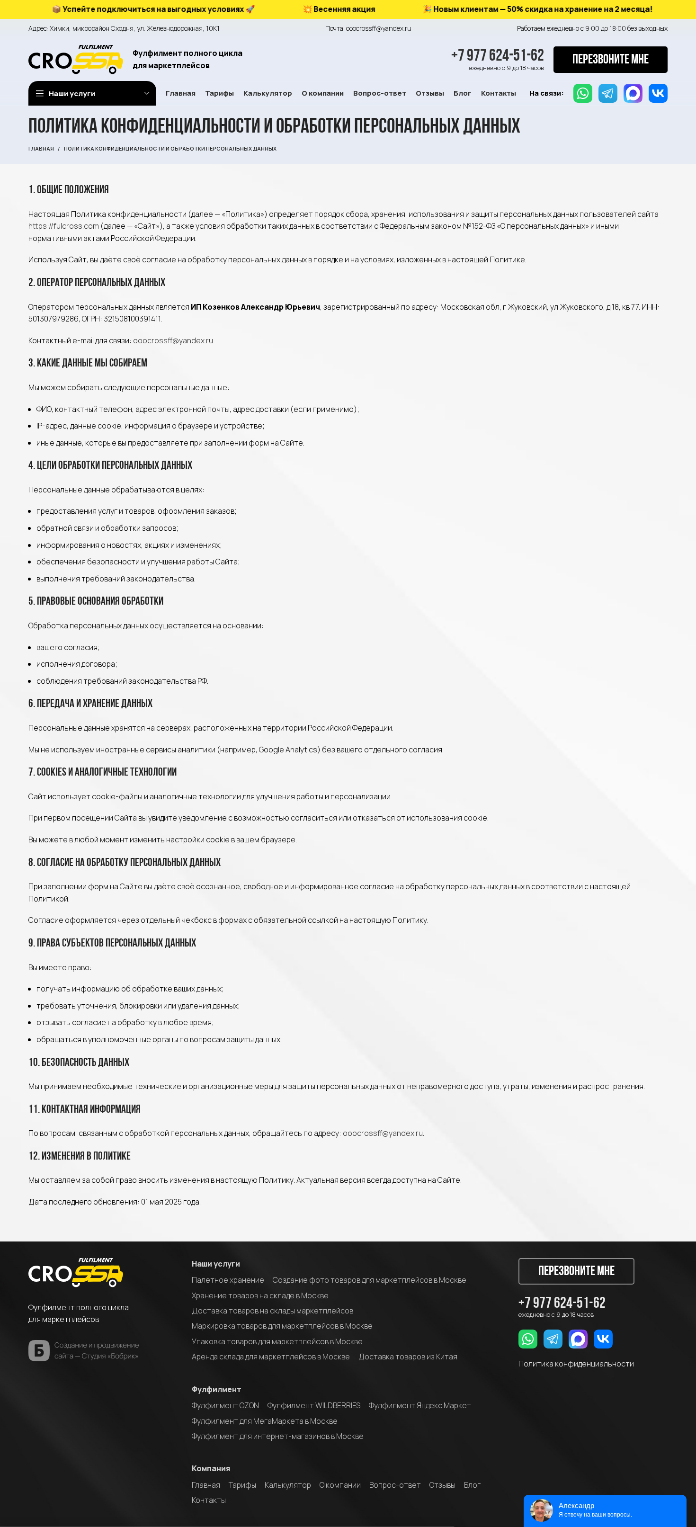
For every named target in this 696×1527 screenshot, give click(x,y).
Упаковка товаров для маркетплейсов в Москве (277, 1341)
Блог (472, 1485)
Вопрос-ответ (395, 1485)
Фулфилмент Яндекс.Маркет (420, 1405)
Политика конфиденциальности (576, 1363)
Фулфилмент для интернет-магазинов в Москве (278, 1436)
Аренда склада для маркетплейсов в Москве (271, 1356)
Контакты (209, 1500)
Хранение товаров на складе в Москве (260, 1295)
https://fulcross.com (63, 226)
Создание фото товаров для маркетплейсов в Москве (369, 1280)
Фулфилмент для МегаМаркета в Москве (265, 1421)
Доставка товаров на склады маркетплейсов (272, 1310)
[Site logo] (75, 59)
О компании (340, 1485)
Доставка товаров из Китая (407, 1356)
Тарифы (242, 1485)
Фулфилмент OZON (225, 1405)
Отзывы (442, 1485)
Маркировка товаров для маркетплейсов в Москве (282, 1326)
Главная (41, 148)
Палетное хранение (228, 1280)
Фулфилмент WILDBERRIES (314, 1405)
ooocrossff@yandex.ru (173, 340)
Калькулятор (288, 1485)
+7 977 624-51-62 (497, 56)
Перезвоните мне (610, 60)
